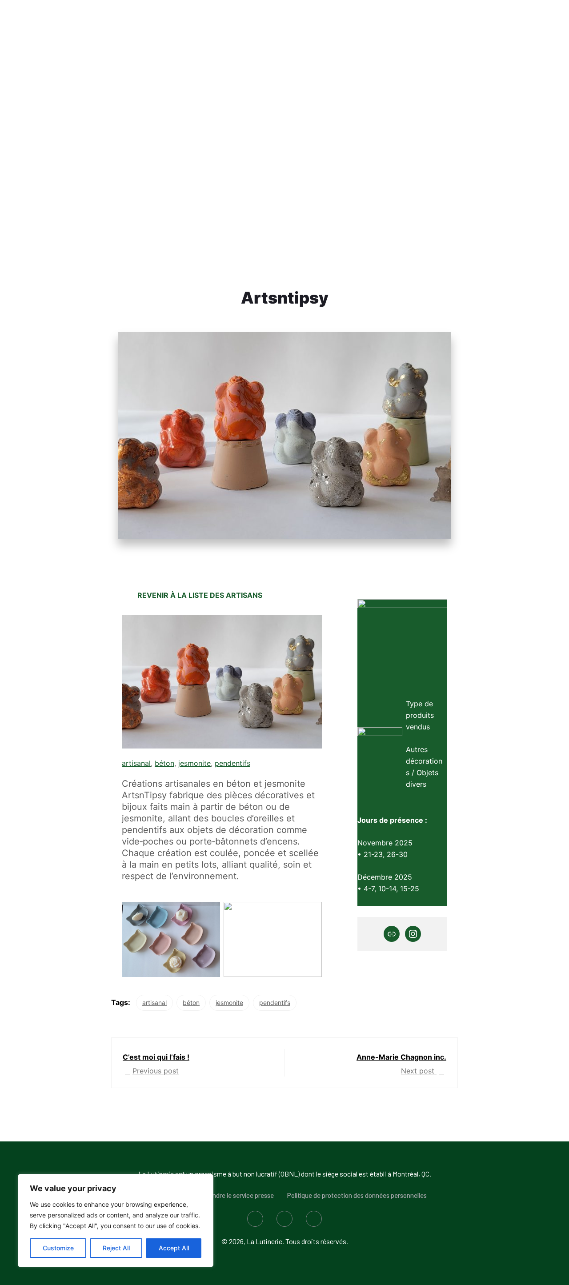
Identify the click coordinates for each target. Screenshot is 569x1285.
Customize (58, 1248)
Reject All (116, 1248)
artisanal (136, 763)
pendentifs (232, 763)
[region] (115, 1220)
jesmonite (194, 763)
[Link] (392, 934)
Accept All (174, 1248)
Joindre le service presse (239, 1195)
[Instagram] (413, 934)
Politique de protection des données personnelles (357, 1195)
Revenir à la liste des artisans (199, 595)
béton (164, 763)
